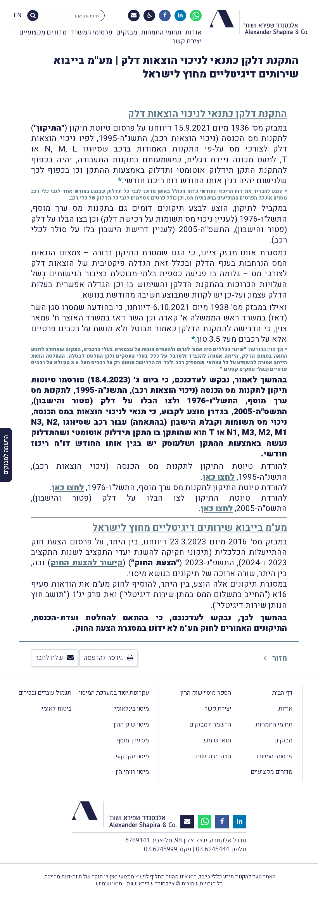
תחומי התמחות (161, 32)
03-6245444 (212, 849)
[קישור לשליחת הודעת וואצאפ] (196, 15)
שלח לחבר (49, 658)
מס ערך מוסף (133, 740)
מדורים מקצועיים (43, 32)
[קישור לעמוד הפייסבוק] (164, 15)
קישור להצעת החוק (86, 563)
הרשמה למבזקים (210, 724)
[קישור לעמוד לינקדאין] (180, 15)
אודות (193, 32)
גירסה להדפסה (103, 658)
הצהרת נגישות (213, 756)
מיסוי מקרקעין (131, 756)
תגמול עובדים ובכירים (44, 692)
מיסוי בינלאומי (131, 708)
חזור (278, 658)
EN (17, 15)
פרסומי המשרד (91, 32)
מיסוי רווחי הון (132, 771)
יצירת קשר (187, 41)
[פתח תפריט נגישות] (149, 15)
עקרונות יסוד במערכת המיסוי (114, 692)
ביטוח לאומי (56, 708)
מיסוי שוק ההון (131, 724)
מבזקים (126, 32)
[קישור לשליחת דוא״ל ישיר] (134, 15)
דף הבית (282, 692)
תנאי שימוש (216, 740)
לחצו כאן (219, 477)
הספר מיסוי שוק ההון (205, 692)
